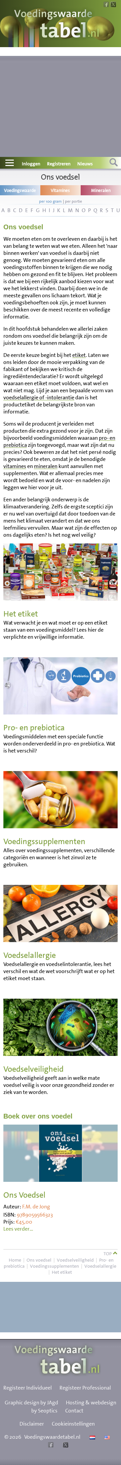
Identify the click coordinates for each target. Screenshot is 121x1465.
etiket (79, 355)
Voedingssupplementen (54, 1266)
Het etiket (62, 1272)
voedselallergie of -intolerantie (38, 397)
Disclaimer (31, 1423)
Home (15, 1260)
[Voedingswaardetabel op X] (64, 1445)
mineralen (45, 466)
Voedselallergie (100, 1266)
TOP (108, 1254)
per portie (73, 201)
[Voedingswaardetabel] (57, 24)
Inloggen (31, 164)
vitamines (14, 466)
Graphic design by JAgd (31, 1402)
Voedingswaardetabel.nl (52, 1436)
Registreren (59, 164)
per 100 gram (50, 201)
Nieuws (85, 164)
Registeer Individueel (27, 1387)
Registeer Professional (85, 1387)
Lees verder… (18, 1228)
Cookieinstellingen (73, 1423)
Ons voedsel (39, 1260)
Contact (74, 1410)
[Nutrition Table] (106, 1436)
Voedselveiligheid (75, 1260)
